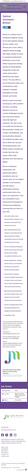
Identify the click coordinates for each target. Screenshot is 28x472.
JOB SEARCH (4, 452)
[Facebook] (2, 435)
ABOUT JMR (4, 447)
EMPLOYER (4, 450)
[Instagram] (15, 435)
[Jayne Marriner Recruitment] (13, 8)
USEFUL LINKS (5, 456)
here (7, 371)
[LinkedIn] (11, 435)
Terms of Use (16, 467)
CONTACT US (4, 454)
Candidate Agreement (6, 467)
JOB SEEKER (4, 449)
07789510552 (6, 1)
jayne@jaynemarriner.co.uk (18, 1)
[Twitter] (6, 435)
